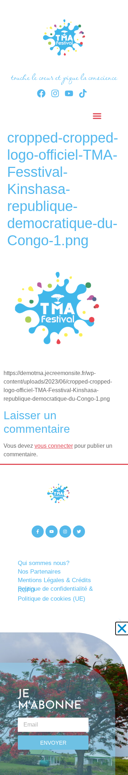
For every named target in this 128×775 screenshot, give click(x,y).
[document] (64, 387)
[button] (122, 628)
